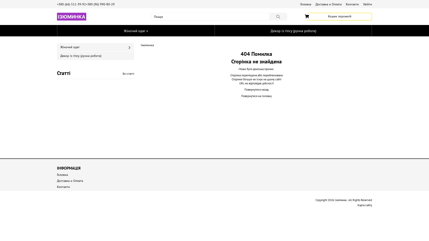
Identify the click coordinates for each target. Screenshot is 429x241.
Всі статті (128, 74)
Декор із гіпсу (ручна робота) (293, 31)
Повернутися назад (256, 89)
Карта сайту (365, 205)
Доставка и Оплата (328, 4)
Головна (305, 4)
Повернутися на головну (256, 96)
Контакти (352, 4)
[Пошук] (278, 17)
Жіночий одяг (136, 31)
